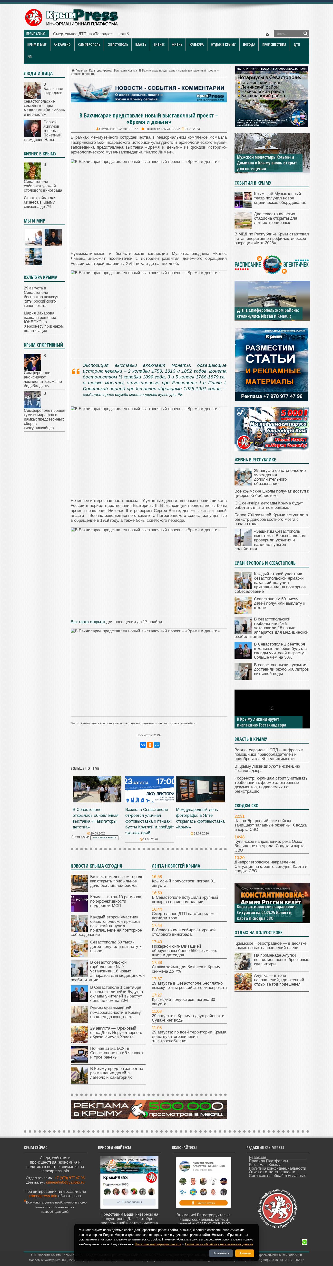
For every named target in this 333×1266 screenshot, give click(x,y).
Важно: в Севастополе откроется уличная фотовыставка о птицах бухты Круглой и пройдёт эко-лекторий (149, 821)
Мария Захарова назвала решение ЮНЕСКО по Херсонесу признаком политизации (44, 322)
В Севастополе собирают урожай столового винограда (184, 932)
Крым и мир (37, 44)
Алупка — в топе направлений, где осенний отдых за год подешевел (279, 980)
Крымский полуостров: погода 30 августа (183, 1001)
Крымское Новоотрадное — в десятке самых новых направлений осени (270, 945)
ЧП (30, 56)
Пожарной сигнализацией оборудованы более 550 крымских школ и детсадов (184, 950)
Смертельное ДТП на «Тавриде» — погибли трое (97, 34)
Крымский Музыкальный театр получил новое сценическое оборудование (280, 198)
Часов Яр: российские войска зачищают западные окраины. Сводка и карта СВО (271, 825)
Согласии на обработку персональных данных (219, 1244)
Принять (245, 1253)
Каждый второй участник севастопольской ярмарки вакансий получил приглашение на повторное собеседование (106, 926)
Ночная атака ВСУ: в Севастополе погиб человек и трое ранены (116, 1052)
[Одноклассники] (150, 745)
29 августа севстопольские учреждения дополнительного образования (280, 477)
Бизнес (159, 44)
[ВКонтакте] (143, 745)
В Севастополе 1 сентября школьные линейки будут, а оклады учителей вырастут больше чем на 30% (116, 994)
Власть (140, 44)
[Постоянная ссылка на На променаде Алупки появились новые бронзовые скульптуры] (243, 969)
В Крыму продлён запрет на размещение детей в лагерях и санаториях (116, 1073)
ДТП (297, 44)
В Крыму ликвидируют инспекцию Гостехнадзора (261, 722)
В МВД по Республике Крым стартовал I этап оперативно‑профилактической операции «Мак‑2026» (272, 238)
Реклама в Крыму (265, 1165)
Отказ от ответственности (272, 1172)
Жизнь (177, 44)
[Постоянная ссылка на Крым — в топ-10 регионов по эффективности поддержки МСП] (79, 910)
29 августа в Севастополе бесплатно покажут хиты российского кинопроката (189, 985)
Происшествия (274, 44)
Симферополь (89, 44)
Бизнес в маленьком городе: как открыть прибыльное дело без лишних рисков (117, 881)
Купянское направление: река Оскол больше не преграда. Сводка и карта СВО (269, 846)
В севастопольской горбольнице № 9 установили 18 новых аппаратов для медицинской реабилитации (108, 971)
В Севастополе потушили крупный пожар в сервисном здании (185, 899)
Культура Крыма (100, 70)
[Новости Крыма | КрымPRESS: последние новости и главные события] (71, 26)
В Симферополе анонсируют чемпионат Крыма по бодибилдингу (43, 371)
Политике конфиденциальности (158, 1244)
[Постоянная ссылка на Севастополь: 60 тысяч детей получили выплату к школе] (79, 955)
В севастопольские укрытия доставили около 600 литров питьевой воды (281, 669)
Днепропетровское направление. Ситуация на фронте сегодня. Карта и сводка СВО (271, 866)
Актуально (62, 44)
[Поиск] (305, 33)
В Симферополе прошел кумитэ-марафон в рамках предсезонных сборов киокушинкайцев (44, 410)
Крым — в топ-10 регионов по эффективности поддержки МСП (115, 901)
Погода (249, 44)
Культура (196, 44)
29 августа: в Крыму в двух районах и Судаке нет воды (188, 1018)
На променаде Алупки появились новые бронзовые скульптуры (281, 959)
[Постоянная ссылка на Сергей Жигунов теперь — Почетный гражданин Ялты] (32, 136)
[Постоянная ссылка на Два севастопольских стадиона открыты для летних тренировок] (243, 227)
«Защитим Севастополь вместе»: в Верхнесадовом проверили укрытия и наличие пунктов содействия (270, 540)
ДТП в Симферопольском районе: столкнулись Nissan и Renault (268, 313)
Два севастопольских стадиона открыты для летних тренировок (275, 218)
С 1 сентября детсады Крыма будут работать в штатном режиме (269, 505)
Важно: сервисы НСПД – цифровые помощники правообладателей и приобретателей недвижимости (269, 754)
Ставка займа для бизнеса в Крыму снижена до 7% (186, 969)
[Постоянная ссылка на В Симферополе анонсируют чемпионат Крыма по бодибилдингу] (32, 369)
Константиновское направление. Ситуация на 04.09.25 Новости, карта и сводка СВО (267, 912)
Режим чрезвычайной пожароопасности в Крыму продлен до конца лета (115, 1012)
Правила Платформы (268, 1161)
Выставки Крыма (125, 70)
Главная (81, 70)
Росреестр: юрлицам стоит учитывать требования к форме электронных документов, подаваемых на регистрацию (271, 785)
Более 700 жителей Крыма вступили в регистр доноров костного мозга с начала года (271, 519)
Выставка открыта (88, 622)
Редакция (257, 1157)
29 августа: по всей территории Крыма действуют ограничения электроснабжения (189, 1036)
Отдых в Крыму (223, 44)
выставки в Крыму (104, 837)
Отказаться (221, 1253)
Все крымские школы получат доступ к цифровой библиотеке (272, 493)
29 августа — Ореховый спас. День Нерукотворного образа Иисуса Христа (116, 1032)
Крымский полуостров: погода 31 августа (183, 883)
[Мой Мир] (157, 745)
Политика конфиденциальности (277, 1168)
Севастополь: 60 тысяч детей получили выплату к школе (115, 946)
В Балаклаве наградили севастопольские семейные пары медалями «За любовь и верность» (44, 99)
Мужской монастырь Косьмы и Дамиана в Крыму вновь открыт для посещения (267, 162)
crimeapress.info (43, 1196)
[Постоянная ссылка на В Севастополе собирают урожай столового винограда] (32, 178)
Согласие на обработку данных (277, 1176)
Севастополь (118, 44)
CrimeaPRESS (128, 129)
